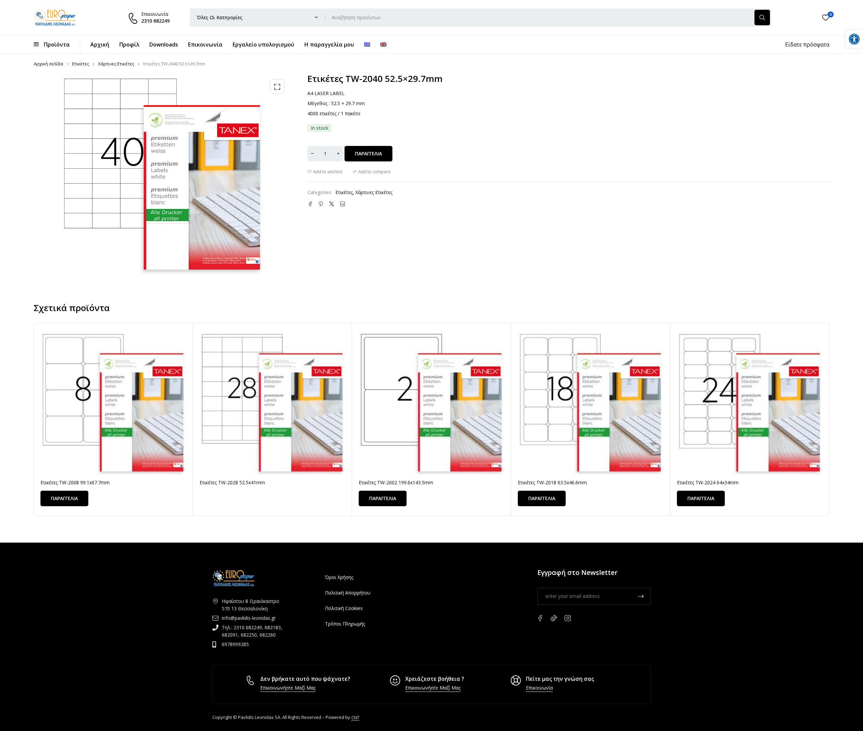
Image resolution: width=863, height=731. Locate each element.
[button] (277, 86)
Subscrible (640, 596)
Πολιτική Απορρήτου (347, 592)
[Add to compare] (372, 172)
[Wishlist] (825, 17)
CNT (355, 717)
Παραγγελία (368, 153)
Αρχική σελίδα (48, 64)
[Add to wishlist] (325, 172)
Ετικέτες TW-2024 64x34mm (708, 482)
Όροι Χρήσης (339, 577)
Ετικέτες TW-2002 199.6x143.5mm (396, 482)
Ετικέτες (80, 64)
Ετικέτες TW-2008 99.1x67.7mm (75, 482)
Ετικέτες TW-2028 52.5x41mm (232, 482)
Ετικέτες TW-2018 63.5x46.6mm (552, 482)
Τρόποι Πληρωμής (345, 623)
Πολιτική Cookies (344, 608)
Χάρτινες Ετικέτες (116, 64)
